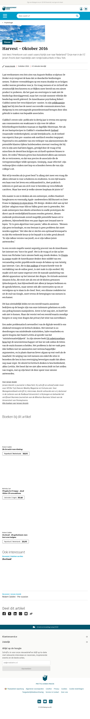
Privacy (56, 689)
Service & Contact (52, 692)
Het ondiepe (32, 265)
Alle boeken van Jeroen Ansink (15, 403)
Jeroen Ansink (10, 66)
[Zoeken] (77, 16)
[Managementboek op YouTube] (45, 701)
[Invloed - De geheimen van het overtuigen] (10, 517)
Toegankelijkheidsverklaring (33, 692)
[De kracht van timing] (10, 432)
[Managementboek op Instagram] (50, 701)
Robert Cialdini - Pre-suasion (15, 597)
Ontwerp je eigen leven (22, 203)
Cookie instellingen (76, 689)
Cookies (64, 689)
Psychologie (8, 23)
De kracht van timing (12, 449)
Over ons (64, 692)
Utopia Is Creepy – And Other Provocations (13, 492)
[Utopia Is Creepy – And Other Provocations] (10, 473)
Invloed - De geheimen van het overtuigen (14, 536)
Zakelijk (6, 642)
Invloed (54, 130)
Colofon (49, 689)
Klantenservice (9, 636)
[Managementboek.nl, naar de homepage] (9, 10)
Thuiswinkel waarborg (15, 689)
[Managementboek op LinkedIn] (39, 701)
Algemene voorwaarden (35, 689)
